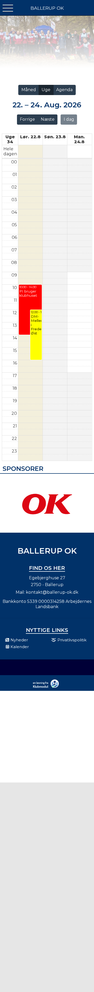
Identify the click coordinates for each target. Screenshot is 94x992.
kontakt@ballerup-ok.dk (52, 592)
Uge (46, 89)
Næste (48, 119)
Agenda (64, 89)
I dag (69, 119)
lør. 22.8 (30, 136)
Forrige (27, 119)
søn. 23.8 (55, 136)
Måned (28, 89)
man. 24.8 (79, 139)
